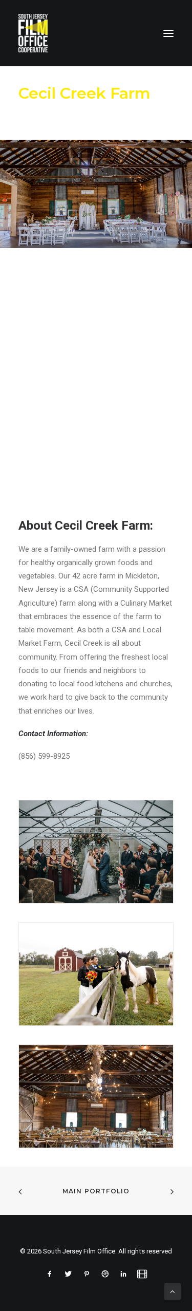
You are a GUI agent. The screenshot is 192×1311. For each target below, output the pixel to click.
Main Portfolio (96, 1191)
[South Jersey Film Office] (33, 33)
